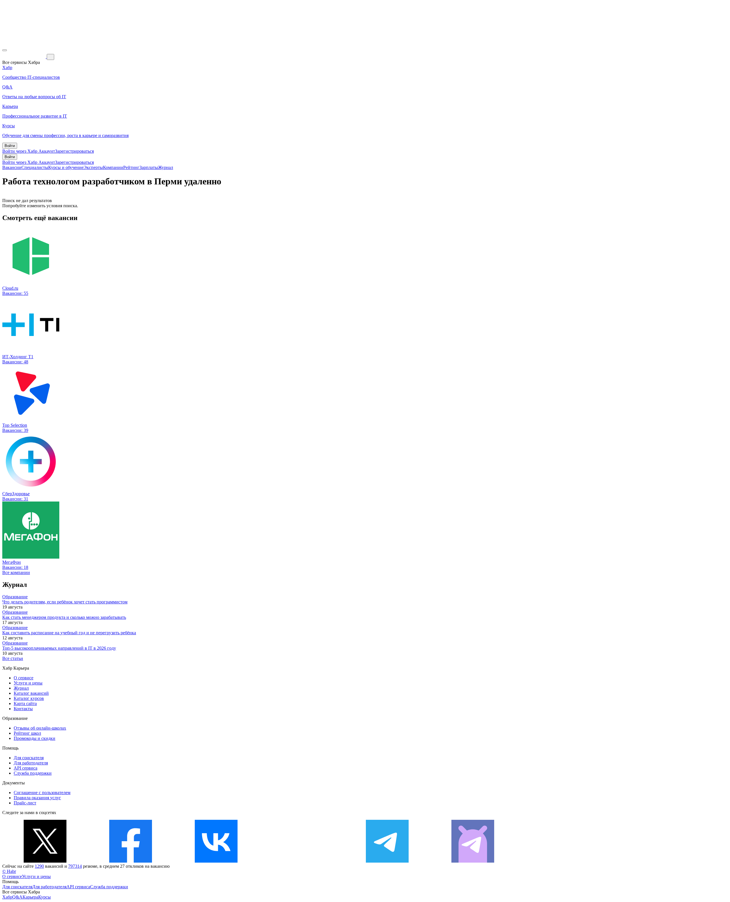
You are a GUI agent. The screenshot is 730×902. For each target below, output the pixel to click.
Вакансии (11, 167)
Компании (113, 167)
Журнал (165, 167)
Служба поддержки (33, 773)
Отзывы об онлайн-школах (40, 728)
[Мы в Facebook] (130, 861)
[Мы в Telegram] (387, 861)
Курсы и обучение (66, 167)
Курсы (44, 897)
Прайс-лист (25, 802)
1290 (39, 866)
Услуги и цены (28, 682)
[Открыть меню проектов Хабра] (4, 50)
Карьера (30, 897)
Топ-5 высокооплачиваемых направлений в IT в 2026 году (59, 648)
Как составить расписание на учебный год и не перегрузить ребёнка (69, 632)
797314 (75, 866)
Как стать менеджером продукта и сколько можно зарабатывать (64, 617)
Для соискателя (29, 757)
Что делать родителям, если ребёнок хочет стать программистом (64, 601)
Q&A (17, 897)
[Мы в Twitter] (45, 861)
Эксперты (93, 167)
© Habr (9, 871)
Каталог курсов (29, 698)
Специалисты (34, 167)
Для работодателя (31, 762)
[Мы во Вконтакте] (216, 861)
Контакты (23, 708)
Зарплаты (148, 167)
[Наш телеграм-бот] (473, 861)
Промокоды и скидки (34, 738)
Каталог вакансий (31, 693)
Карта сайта (25, 703)
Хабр (7, 897)
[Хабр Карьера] (24, 56)
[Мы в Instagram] (301, 861)
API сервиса (25, 768)
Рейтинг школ (27, 733)
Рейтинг (131, 167)
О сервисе (23, 677)
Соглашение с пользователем (42, 792)
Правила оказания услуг (37, 797)
